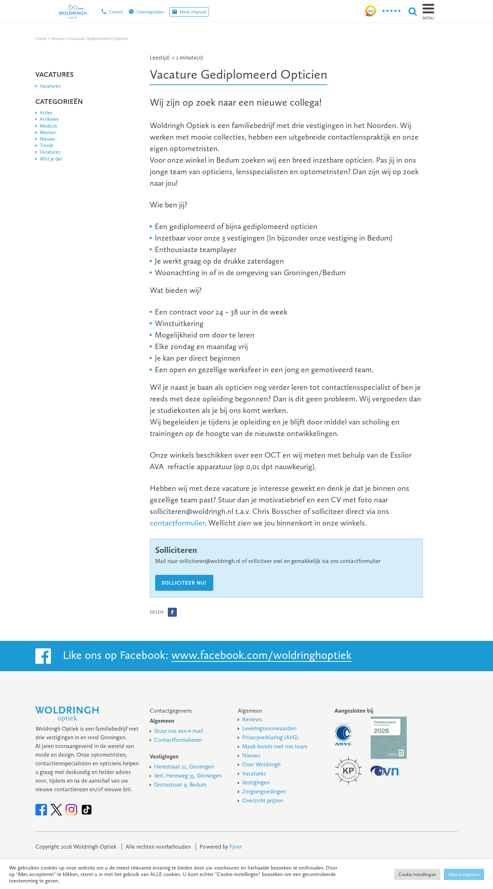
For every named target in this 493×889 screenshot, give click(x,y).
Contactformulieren (178, 739)
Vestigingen (256, 782)
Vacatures (50, 86)
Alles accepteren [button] (464, 874)
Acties (46, 113)
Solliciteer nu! (184, 583)
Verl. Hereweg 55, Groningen (188, 775)
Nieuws (58, 38)
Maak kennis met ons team (274, 746)
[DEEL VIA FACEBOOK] (172, 612)
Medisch (48, 126)
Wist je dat (51, 159)
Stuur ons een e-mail (178, 730)
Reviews (252, 719)
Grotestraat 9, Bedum (180, 784)
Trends (47, 145)
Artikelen (49, 119)
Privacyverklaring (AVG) (270, 737)
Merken (48, 132)
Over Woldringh (261, 764)
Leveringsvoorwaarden (269, 728)
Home (41, 38)
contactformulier (177, 523)
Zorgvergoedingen (264, 791)
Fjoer (236, 846)
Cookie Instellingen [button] (417, 874)
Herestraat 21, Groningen (184, 766)
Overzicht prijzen (262, 800)
